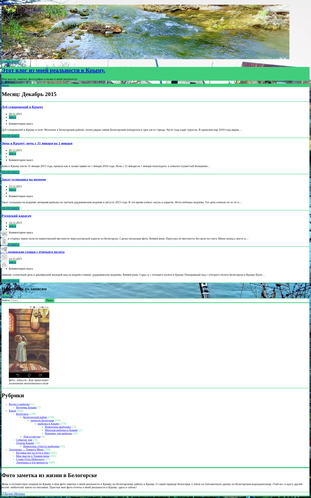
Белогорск (22, 413)
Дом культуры (31, 436)
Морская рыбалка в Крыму (61, 430)
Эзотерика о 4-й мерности (32, 462)
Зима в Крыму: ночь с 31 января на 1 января (37, 143)
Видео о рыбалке (19, 404)
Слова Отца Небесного (30, 459)
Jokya (12, 117)
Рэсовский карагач (16, 216)
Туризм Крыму (25, 443)
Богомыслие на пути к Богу (33, 452)
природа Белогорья (42, 420)
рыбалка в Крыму (48, 423)
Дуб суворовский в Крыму (22, 107)
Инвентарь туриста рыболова (41, 446)
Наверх (5, 2)
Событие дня (24, 439)
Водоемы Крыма (26, 407)
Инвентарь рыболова (58, 426)
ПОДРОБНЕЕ (10, 135)
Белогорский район (35, 417)
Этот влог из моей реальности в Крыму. (53, 70)
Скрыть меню (9, 61)
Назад (5, 296)
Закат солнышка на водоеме (24, 179)
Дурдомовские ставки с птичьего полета (33, 252)
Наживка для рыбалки (58, 433)
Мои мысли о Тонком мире (32, 456)
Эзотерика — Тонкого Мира (26, 449)
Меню (5, 85)
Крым (12, 410)
